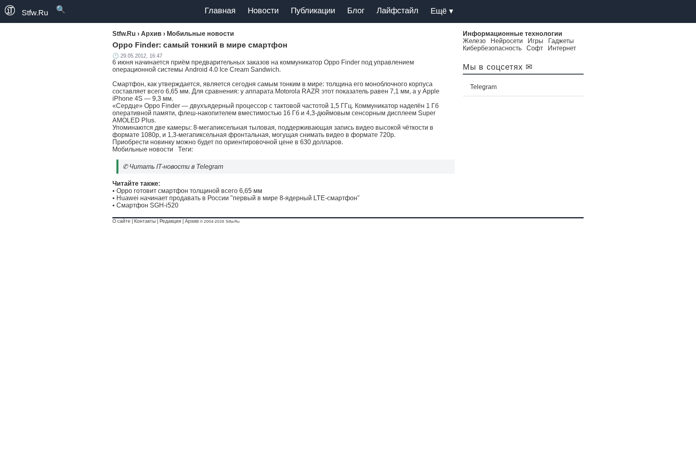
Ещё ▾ (442, 10)
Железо (474, 40)
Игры (535, 40)
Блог (356, 10)
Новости (263, 10)
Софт (534, 48)
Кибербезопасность (492, 48)
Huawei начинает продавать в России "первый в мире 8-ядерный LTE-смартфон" (238, 198)
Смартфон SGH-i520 (147, 205)
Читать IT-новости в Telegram (176, 166)
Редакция (170, 221)
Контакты (145, 221)
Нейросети (507, 40)
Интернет (562, 48)
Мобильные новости (142, 149)
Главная (220, 10)
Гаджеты (561, 40)
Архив (192, 221)
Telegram (483, 86)
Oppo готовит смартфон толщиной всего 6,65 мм (189, 190)
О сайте (121, 221)
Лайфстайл (397, 10)
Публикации (313, 10)
